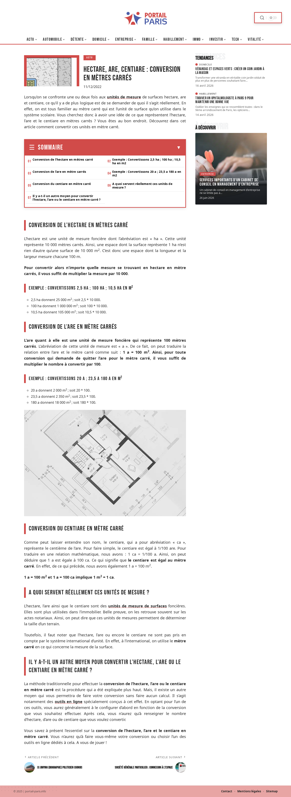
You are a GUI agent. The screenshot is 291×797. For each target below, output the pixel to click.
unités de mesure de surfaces (137, 605)
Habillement (208, 93)
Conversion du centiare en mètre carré (62, 184)
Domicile (205, 64)
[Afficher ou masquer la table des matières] (122, 147)
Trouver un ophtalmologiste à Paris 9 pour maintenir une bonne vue (224, 100)
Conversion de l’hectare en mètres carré (63, 159)
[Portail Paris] (145, 17)
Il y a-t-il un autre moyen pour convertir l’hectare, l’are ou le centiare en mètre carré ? (67, 198)
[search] (262, 17)
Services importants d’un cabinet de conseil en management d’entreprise (229, 182)
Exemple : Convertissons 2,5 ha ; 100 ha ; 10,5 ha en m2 (146, 161)
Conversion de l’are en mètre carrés (59, 172)
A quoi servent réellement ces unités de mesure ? (142, 185)
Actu (89, 57)
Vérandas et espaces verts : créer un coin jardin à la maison (229, 71)
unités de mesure (124, 96)
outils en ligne (68, 701)
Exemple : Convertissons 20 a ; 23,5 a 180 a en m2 (146, 173)
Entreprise (207, 174)
